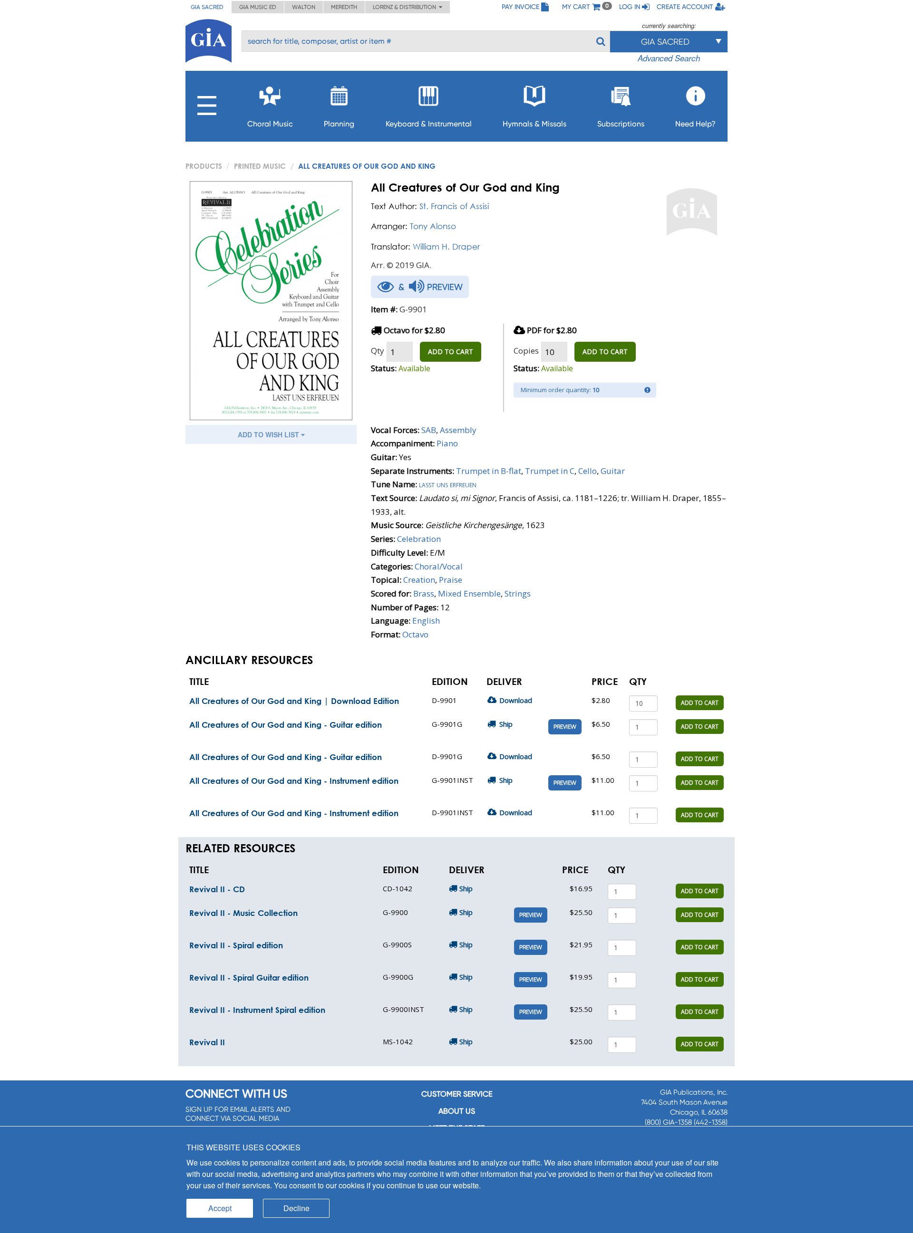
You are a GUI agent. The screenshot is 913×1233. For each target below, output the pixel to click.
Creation (419, 579)
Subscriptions (620, 123)
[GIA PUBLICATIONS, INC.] (208, 39)
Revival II (207, 1042)
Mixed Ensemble (469, 593)
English (426, 620)
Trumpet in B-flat (488, 470)
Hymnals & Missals (534, 123)
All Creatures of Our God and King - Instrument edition (293, 780)
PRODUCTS (203, 166)
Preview (565, 726)
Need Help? (695, 123)
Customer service (456, 1093)
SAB (428, 429)
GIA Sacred (207, 7)
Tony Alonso (433, 226)
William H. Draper (446, 246)
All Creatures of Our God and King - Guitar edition (285, 724)
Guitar (613, 470)
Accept (220, 1208)
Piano (447, 443)
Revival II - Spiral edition (236, 945)
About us (456, 1111)
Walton (303, 7)
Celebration (419, 538)
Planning (339, 123)
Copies (526, 350)
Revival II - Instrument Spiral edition (257, 1009)
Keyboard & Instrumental (429, 123)
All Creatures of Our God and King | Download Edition (294, 700)
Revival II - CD (217, 889)
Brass (423, 593)
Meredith (344, 7)
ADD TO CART (450, 351)
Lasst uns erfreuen (447, 484)
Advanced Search (669, 58)
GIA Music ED (257, 7)
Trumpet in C (549, 470)
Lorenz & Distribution (406, 7)
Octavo (415, 634)
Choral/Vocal (439, 566)
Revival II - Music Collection (243, 912)
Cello (587, 470)
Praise (450, 579)
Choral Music (270, 123)
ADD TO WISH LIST (269, 434)
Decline (296, 1208)
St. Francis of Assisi (454, 206)
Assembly (458, 429)
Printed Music (260, 166)
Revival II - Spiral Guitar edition (249, 977)
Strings (518, 593)
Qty (377, 350)
